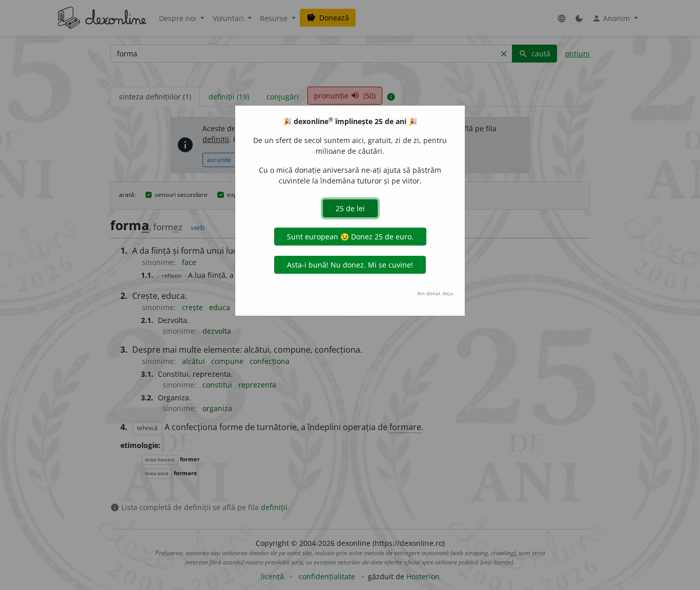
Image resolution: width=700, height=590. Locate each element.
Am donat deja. (436, 293)
